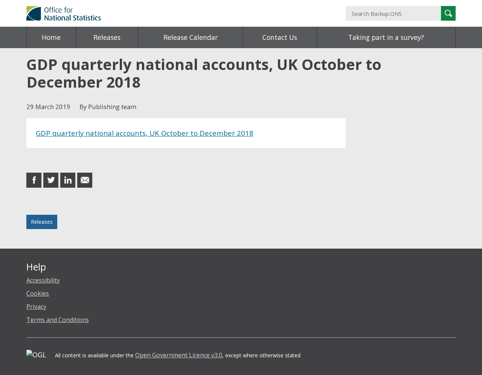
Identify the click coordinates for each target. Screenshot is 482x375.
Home (51, 37)
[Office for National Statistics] (167, 13)
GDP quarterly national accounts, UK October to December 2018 (144, 133)
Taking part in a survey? (386, 37)
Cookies (37, 293)
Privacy (36, 306)
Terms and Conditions (57, 320)
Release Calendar (190, 37)
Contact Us (279, 37)
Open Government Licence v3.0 (178, 355)
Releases (106, 37)
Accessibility (43, 280)
